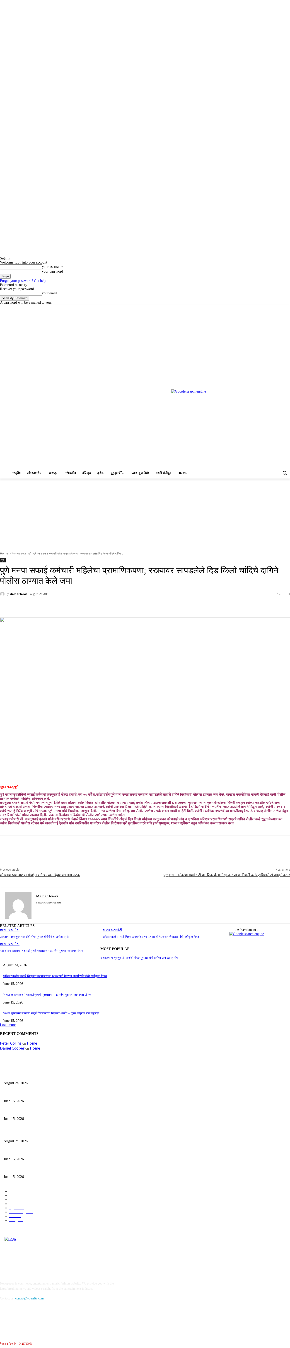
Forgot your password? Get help (23, 281)
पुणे (29, 553)
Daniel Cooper (12, 1048)
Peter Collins (11, 1043)
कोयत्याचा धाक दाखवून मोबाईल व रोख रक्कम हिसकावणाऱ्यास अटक (40, 875)
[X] (275, 307)
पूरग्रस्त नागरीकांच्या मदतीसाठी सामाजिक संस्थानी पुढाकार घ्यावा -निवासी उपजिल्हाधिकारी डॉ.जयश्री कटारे (227, 875)
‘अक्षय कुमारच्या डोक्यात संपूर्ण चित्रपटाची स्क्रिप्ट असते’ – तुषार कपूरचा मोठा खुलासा (51, 1013)
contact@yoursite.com (29, 1298)
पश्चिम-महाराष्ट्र (18, 553)
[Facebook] (262, 307)
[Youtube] (287, 307)
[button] (284, 472)
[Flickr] (27, 1319)
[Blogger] (4, 1319)
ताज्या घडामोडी (9, 944)
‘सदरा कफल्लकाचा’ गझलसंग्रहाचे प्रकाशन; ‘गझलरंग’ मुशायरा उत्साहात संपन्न (41, 950)
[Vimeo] (281, 307)
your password (52, 271)
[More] (107, 606)
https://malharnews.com (48, 902)
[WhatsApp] (90, 606)
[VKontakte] (51, 1319)
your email (49, 293)
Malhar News (18, 594)
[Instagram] (268, 307)
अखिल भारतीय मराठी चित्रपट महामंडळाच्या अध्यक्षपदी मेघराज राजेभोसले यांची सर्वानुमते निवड (151, 936)
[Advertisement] (145, 512)
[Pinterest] (74, 606)
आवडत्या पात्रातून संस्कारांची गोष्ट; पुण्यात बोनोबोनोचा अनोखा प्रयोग (35, 936)
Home (4, 553)
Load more (8, 1025)
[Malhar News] (3, 594)
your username (52, 267)
